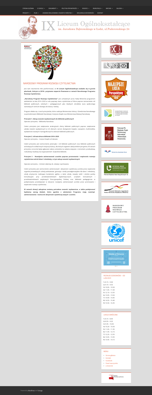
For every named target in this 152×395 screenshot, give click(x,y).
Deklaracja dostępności (85, 13)
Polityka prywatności (69, 8)
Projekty (26, 13)
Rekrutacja (97, 8)
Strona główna (28, 8)
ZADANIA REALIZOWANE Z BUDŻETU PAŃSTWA (57, 13)
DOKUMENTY (52, 8)
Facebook (109, 361)
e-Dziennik (109, 366)
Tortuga (40, 390)
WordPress (31, 390)
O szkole (40, 8)
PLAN (35, 13)
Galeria (119, 8)
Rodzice (85, 8)
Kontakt (100, 13)
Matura (108, 8)
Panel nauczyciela (112, 363)
